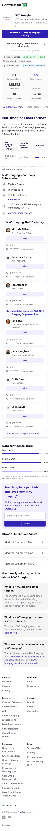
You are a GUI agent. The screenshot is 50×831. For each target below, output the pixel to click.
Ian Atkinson (20, 284)
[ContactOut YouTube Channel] (9, 817)
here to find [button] (10, 632)
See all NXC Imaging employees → (25, 433)
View (25, 238)
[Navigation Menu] (45, 4)
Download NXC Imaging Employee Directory (25, 34)
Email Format (33, 106)
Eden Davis (18, 406)
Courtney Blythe (32, 656)
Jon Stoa (17, 320)
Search (27, 523)
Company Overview (13, 106)
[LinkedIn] (15, 26)
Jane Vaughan (20, 351)
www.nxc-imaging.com (20, 212)
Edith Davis (18, 379)
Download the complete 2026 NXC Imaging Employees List (25, 312)
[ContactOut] (15, 4)
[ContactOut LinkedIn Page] (4, 817)
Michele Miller (15, 656)
